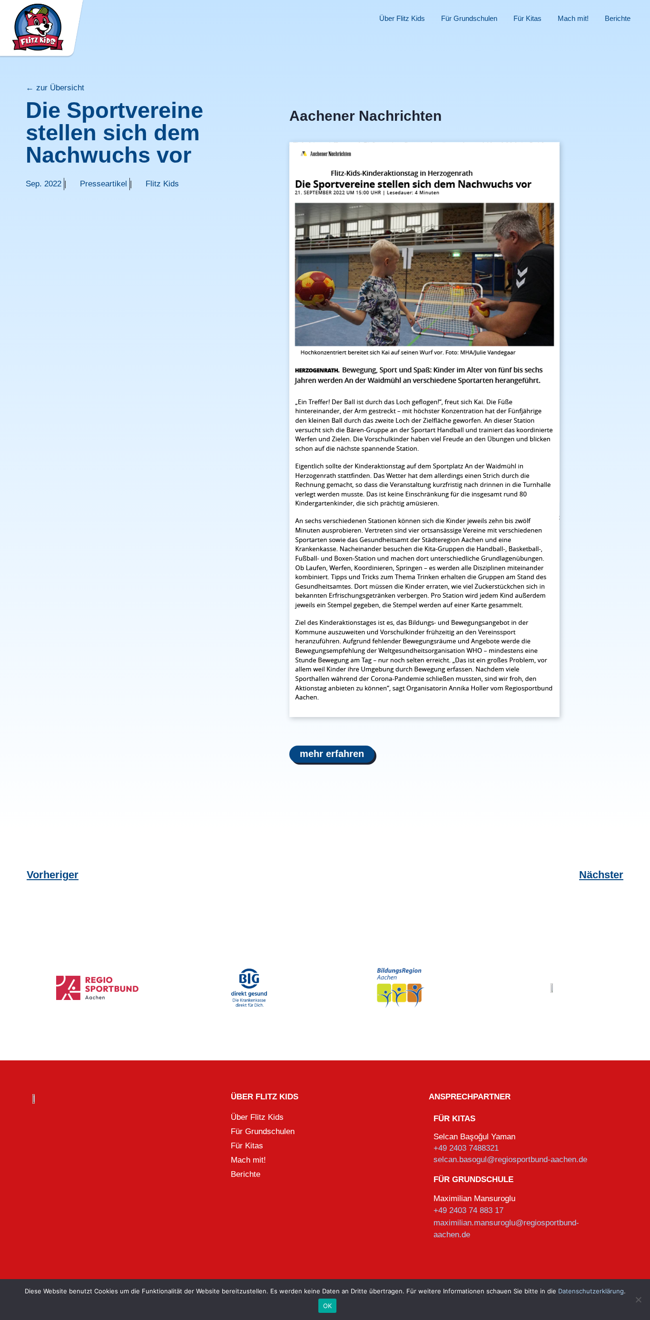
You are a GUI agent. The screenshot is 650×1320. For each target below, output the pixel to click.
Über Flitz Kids (402, 18)
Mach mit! (573, 18)
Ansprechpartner (470, 1096)
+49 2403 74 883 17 (468, 1210)
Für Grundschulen (469, 18)
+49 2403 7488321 (466, 1148)
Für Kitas (527, 18)
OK (327, 1306)
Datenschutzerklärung (591, 1291)
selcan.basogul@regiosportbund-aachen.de (510, 1159)
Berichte (617, 18)
